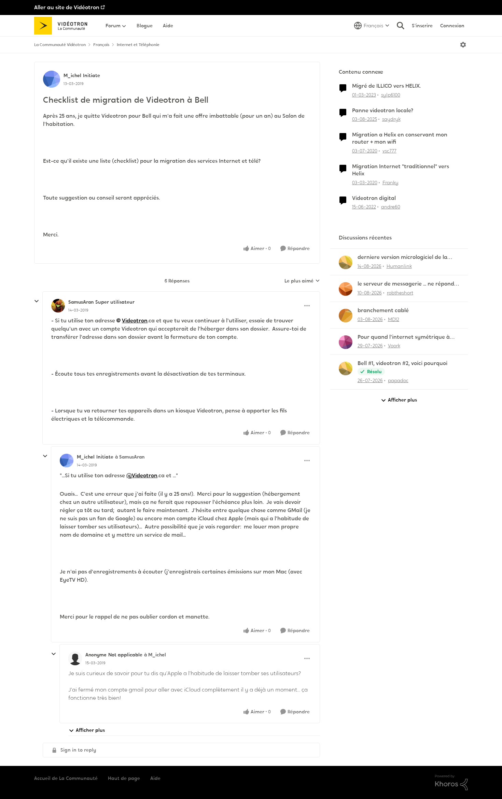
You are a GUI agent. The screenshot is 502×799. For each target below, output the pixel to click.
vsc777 (389, 151)
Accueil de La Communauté (66, 778)
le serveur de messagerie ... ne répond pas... (406, 284)
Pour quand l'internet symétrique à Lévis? (404, 337)
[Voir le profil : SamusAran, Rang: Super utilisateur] (58, 306)
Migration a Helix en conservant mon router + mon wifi (399, 138)
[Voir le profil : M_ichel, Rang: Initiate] (51, 79)
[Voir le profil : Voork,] (345, 342)
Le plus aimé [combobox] (302, 281)
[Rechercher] (400, 25)
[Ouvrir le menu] (463, 44)
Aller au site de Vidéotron (66, 7)
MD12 (393, 319)
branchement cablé (383, 310)
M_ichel (72, 75)
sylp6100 (390, 95)
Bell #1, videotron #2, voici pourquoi (402, 363)
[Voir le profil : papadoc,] (345, 368)
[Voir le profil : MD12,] (345, 315)
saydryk (391, 119)
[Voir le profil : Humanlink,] (345, 262)
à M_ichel (155, 655)
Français (101, 44)
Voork (394, 346)
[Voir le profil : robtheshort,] (345, 289)
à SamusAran (129, 457)
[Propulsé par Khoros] (451, 782)
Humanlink (399, 266)
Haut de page (124, 778)
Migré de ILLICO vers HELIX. (386, 86)
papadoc (398, 380)
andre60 (390, 207)
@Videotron (141, 475)
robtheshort (400, 293)
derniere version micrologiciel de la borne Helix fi (402, 257)
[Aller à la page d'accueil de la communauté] (63, 25)
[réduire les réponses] (36, 301)
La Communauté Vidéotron (60, 44)
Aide (155, 778)
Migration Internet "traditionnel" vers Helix (400, 170)
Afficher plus (90, 730)
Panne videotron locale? (382, 110)
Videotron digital (374, 198)
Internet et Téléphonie (138, 44)
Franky (390, 182)
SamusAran (81, 302)
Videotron (135, 320)
